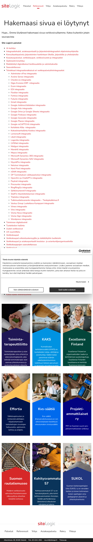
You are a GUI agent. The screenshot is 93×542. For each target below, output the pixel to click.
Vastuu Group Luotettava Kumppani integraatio (32, 203)
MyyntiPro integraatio (20, 162)
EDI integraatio (17, 89)
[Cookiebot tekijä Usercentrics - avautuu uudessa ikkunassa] (80, 251)
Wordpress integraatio (21, 219)
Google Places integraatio (22, 121)
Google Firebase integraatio (23, 114)
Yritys (48, 6)
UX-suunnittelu (13, 231)
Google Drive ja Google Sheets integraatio (30, 111)
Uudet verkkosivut (14, 228)
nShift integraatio (19, 171)
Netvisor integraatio (20, 165)
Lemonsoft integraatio (21, 133)
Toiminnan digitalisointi (16, 222)
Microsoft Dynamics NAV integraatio (27, 159)
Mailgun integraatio (20, 146)
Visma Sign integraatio (21, 216)
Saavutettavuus (13, 67)
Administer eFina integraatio (24, 73)
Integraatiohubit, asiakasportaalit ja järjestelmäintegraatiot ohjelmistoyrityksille (42, 51)
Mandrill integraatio (20, 149)
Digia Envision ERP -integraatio (25, 83)
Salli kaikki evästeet (67, 290)
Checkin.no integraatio (21, 80)
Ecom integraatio (18, 86)
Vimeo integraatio (19, 206)
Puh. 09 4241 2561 (35, 540)
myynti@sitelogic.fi (50, 540)
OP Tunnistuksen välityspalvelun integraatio (31, 174)
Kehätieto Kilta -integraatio (23, 127)
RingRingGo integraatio (21, 187)
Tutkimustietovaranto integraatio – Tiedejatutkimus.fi (35, 200)
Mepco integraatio (19, 152)
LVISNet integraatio (20, 143)
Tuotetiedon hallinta (15, 225)
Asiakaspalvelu (60, 6)
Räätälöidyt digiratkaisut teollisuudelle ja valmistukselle (32, 64)
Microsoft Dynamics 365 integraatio (27, 155)
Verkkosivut (11, 247)
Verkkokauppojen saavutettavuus (21, 244)
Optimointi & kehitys (15, 61)
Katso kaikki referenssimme (18, 294)
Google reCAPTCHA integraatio (25, 124)
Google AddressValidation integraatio (28, 105)
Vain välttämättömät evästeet (25, 290)
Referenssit (38, 6)
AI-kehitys (11, 48)
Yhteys (80, 6)
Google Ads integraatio (21, 108)
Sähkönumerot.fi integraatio (23, 190)
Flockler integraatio (19, 92)
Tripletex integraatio (20, 197)
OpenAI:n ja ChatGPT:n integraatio (26, 178)
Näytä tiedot (81, 282)
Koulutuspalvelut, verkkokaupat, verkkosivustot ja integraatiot (34, 57)
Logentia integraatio (20, 140)
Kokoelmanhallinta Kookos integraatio (28, 130)
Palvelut (27, 6)
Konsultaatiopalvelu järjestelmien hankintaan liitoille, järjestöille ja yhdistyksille (42, 54)
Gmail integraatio (19, 102)
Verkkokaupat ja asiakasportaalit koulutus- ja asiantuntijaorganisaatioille (39, 241)
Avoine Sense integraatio (22, 76)
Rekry (72, 6)
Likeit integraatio (18, 137)
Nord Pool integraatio (20, 168)
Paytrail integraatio (19, 181)
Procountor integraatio (21, 184)
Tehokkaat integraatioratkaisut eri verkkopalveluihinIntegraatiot (35, 70)
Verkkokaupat (12, 235)
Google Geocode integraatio (24, 118)
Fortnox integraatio (19, 95)
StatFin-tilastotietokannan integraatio (28, 193)
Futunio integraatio (19, 99)
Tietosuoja (62, 540)
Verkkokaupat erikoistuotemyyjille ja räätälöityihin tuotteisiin (33, 238)
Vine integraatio (18, 209)
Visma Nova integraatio (21, 212)
